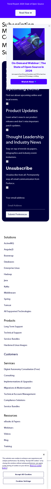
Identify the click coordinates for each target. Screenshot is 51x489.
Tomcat (7, 305)
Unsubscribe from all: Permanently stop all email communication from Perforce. (22, 179)
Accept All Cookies (23, 474)
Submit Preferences (17, 214)
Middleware (10, 292)
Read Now (24, 12)
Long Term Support (13, 326)
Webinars (8, 427)
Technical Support (13, 332)
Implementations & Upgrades (18, 381)
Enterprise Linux (12, 268)
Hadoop (8, 274)
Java (6, 280)
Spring (7, 299)
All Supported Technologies (17, 311)
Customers (11, 354)
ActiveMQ (9, 243)
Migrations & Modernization (17, 387)
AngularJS (8, 249)
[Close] (44, 454)
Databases (9, 261)
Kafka (6, 286)
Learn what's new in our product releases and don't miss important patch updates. (22, 121)
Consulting (9, 375)
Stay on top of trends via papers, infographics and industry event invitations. (21, 152)
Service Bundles (12, 339)
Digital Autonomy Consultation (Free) (22, 369)
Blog (6, 440)
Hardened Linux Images (15, 345)
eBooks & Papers (12, 421)
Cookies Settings (23, 481)
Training (8, 446)
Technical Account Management (20, 394)
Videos (7, 433)
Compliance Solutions (14, 400)
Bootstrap (8, 255)
